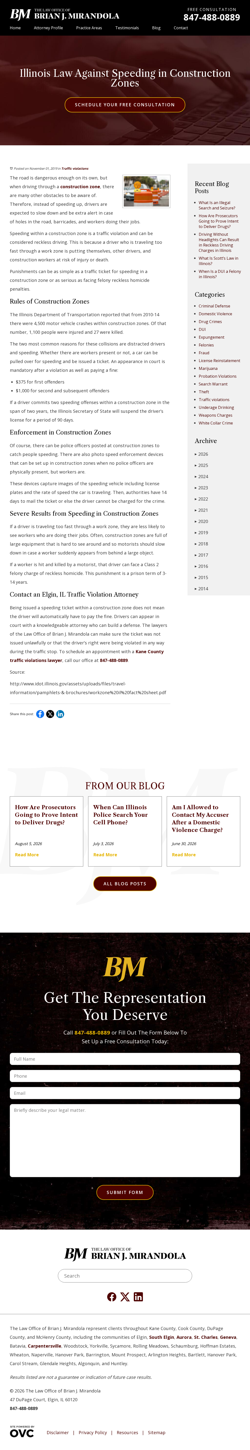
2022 (201, 499)
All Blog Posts (125, 884)
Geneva (228, 1337)
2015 (201, 577)
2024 (201, 476)
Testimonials (127, 27)
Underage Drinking (216, 407)
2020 (201, 521)
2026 (201, 454)
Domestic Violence (215, 313)
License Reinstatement (219, 360)
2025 (201, 465)
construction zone (80, 186)
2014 (201, 589)
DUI (202, 329)
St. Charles (206, 1337)
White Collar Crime (216, 423)
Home (15, 27)
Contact (181, 27)
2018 (201, 544)
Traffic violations (74, 168)
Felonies (206, 345)
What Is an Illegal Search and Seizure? (217, 205)
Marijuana (208, 368)
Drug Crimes (210, 321)
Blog (156, 27)
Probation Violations (218, 376)
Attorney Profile (48, 27)
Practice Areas (89, 27)
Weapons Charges (215, 415)
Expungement (211, 337)
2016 (201, 566)
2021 (201, 510)
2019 (201, 532)
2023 (201, 488)
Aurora (184, 1337)
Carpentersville (44, 1346)
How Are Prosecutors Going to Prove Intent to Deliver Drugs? (219, 221)
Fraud (204, 352)
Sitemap (157, 1432)
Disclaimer (58, 1432)
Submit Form (125, 1192)
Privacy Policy (93, 1432)
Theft (204, 392)
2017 (201, 555)
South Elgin (161, 1337)
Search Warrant (213, 384)
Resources (127, 1432)
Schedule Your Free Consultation (125, 105)
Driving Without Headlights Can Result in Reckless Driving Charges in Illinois (219, 242)
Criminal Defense (214, 306)
